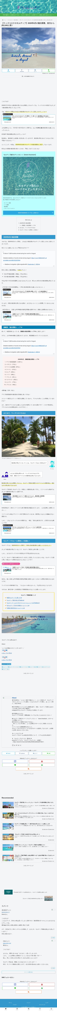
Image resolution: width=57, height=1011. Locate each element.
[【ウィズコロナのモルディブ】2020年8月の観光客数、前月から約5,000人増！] (35, 538)
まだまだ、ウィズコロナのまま (27, 227)
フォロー (15, 1004)
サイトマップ (42, 1004)
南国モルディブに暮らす (14, 598)
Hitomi (14, 698)
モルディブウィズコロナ (14, 667)
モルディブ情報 (33, 667)
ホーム (10, 1002)
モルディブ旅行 (6, 669)
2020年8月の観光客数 (25, 223)
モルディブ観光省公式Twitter (15, 600)
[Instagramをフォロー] (13, 745)
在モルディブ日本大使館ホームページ (17, 605)
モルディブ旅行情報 (7, 664)
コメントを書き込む (28, 972)
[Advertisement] (28, 88)
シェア (46, 1002)
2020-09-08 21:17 (6, 912)
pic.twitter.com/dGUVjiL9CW (11, 260)
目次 (26, 220)
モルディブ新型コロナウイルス (44, 667)
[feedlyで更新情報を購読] (18, 745)
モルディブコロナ (24, 667)
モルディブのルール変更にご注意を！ (29, 230)
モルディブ (5, 667)
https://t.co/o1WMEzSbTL (38, 258)
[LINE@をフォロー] (17, 745)
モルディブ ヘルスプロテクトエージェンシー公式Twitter (22, 603)
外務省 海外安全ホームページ (15, 608)
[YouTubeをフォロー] (15, 745)
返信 (53, 937)
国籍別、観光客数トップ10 (29, 225)
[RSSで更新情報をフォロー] (20, 745)
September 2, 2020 (33, 264)
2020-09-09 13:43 (7, 943)
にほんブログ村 (6, 653)
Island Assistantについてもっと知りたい (28, 213)
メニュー (28, 1002)
